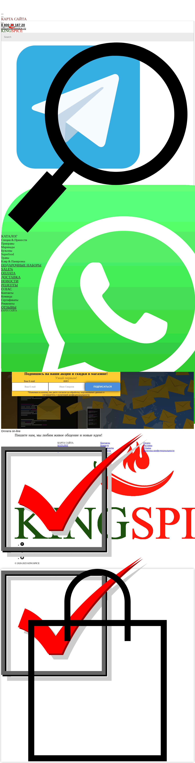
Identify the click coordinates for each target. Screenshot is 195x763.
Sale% (7, 269)
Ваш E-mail (29, 381)
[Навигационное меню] (2, 14)
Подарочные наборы (21, 265)
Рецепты (9, 285)
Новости (9, 281)
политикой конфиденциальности (74, 395)
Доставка (11, 277)
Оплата (8, 273)
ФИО (66, 381)
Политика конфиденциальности (158, 450)
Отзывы (8, 307)
